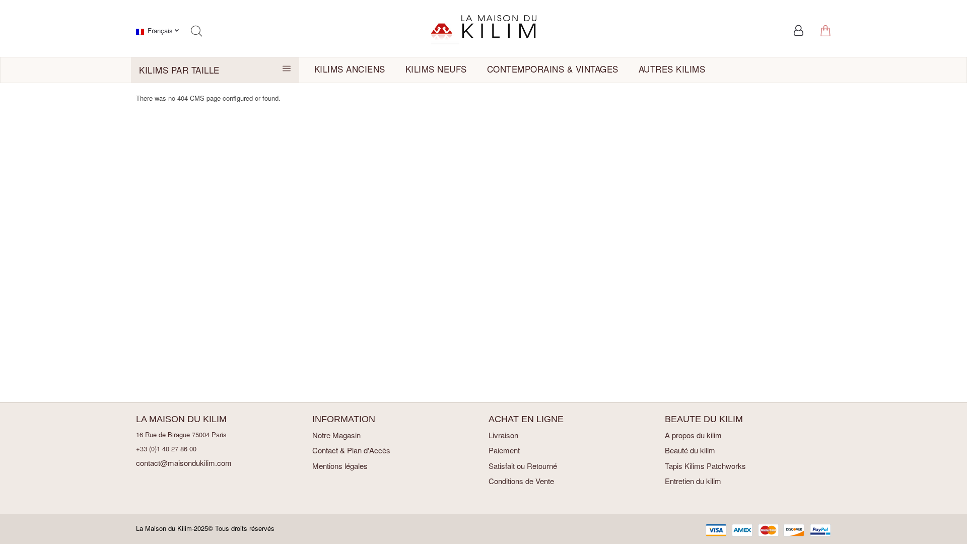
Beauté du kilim (690, 450)
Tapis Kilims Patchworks (705, 465)
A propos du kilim (693, 435)
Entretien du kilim (693, 480)
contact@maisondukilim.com (184, 462)
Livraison (503, 435)
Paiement (504, 450)
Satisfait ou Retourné (523, 465)
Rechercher (196, 31)
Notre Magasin (336, 435)
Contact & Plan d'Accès (351, 450)
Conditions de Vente (521, 480)
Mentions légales (340, 465)
